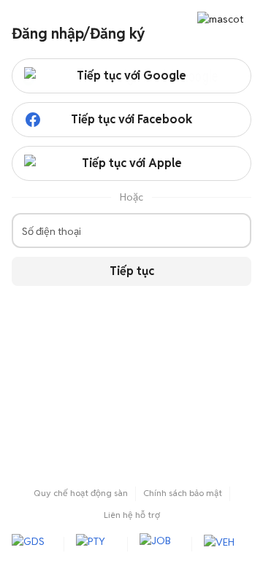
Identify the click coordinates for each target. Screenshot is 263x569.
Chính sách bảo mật (182, 492)
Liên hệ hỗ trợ (132, 514)
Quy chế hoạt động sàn (81, 492)
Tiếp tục (132, 271)
